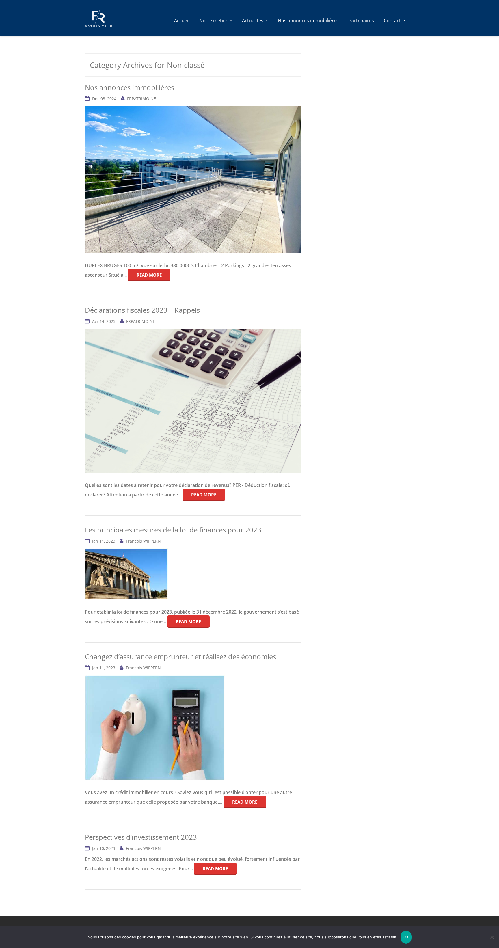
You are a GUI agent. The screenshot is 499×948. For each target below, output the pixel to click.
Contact (393, 20)
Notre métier (214, 20)
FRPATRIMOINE (141, 98)
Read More (149, 275)
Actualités (253, 20)
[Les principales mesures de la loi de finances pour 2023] (126, 575)
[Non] (492, 937)
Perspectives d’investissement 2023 (141, 837)
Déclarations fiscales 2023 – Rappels (142, 310)
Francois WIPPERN (143, 541)
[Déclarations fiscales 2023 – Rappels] (193, 401)
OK (406, 937)
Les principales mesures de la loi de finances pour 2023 (173, 529)
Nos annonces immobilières (308, 20)
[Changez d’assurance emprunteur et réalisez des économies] (155, 728)
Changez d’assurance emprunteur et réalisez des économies (180, 656)
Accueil (181, 20)
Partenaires (361, 20)
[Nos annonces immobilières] (98, 18)
